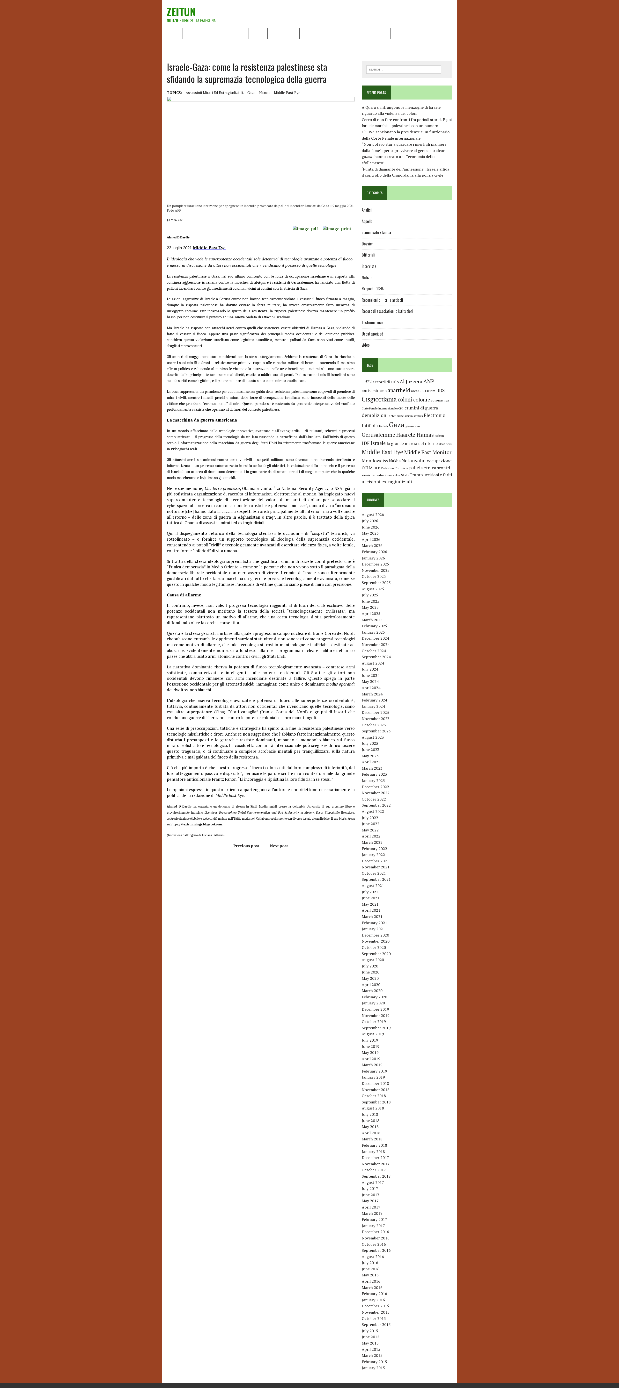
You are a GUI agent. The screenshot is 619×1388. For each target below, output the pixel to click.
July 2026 (370, 520)
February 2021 (374, 922)
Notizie (215, 33)
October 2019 (374, 1021)
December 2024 (375, 638)
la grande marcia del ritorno (412, 443)
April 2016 (371, 1281)
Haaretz (405, 434)
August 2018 (373, 1108)
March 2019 (372, 1064)
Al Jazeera (411, 381)
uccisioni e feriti (438, 475)
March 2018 (372, 1139)
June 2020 (370, 972)
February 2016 (374, 1293)
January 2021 (373, 928)
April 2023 (371, 762)
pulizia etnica (422, 468)
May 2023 (370, 755)
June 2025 (370, 601)
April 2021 (371, 910)
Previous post (246, 845)
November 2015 (376, 1312)
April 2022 (371, 836)
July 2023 (370, 743)
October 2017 (374, 1170)
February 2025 (374, 626)
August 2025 (373, 589)
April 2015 (371, 1349)
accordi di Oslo (386, 382)
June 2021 (370, 898)
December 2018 (375, 1083)
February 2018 (374, 1145)
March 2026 (372, 545)
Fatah (383, 426)
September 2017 (376, 1176)
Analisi (258, 33)
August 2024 (373, 663)
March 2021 (372, 916)
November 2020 (376, 941)
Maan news (445, 444)
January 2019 (373, 1077)
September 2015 (376, 1324)
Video (362, 33)
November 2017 (376, 1163)
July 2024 (370, 669)
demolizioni (375, 415)
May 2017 (370, 1200)
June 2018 (370, 1120)
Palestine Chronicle (394, 468)
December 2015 (375, 1306)
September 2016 (376, 1250)
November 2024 (376, 644)
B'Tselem (428, 391)
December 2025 (375, 564)
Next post (279, 845)
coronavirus (440, 400)
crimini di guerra (421, 408)
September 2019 (376, 1027)
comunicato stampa (376, 232)
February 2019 (374, 1071)
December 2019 (375, 1009)
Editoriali (237, 33)
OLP (377, 468)
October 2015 (374, 1318)
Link (397, 33)
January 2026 (373, 558)
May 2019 (370, 1052)
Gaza (251, 92)
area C (415, 391)
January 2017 (373, 1225)
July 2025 (370, 595)
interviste (369, 266)
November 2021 (376, 867)
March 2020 (372, 990)
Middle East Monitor (427, 452)
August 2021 (373, 885)
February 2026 (374, 551)
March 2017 (372, 1213)
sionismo (368, 475)
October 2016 (374, 1244)
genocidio (412, 426)
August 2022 (373, 811)
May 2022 (370, 830)
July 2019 (370, 1040)
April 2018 (371, 1133)
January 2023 (373, 780)
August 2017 (373, 1182)
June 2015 (370, 1336)
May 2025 (370, 607)
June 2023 (370, 749)
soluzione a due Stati (392, 475)
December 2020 (375, 935)
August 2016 (373, 1256)
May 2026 (370, 533)
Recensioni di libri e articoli (326, 33)
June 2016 (370, 1269)
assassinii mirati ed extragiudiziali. (215, 92)
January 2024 (373, 706)
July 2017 (370, 1188)
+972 (367, 382)
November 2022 (376, 792)
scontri (443, 468)
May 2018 (370, 1126)
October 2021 (374, 873)
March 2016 (372, 1287)
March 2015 (372, 1355)
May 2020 (370, 978)
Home (174, 33)
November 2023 (376, 718)
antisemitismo (374, 390)
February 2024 (374, 700)
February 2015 (374, 1361)
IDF (366, 443)
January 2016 (373, 1299)
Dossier (380, 33)
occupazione (439, 461)
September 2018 (376, 1102)
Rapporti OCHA (283, 33)
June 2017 (370, 1194)
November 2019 (376, 1015)
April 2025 (371, 613)
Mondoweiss (375, 461)
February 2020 (374, 997)
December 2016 (375, 1231)
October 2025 (374, 576)
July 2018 (370, 1114)
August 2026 (373, 514)
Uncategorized (372, 334)
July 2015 (370, 1330)
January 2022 (373, 854)
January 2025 (373, 632)
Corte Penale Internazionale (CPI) (383, 408)
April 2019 (371, 1058)
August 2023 (373, 737)
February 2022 (374, 848)
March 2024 (372, 694)
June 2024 (370, 675)
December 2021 (375, 861)
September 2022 (376, 805)
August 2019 (373, 1034)
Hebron (439, 435)
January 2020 (373, 1003)
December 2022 (375, 786)
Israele (378, 443)
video (365, 345)
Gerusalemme (378, 434)
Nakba (395, 461)
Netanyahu (414, 460)
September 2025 (376, 582)
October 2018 (374, 1095)
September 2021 (376, 879)
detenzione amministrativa (406, 416)
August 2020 (373, 959)
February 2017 (374, 1219)
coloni (405, 399)
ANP (428, 381)
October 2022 (374, 799)
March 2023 (372, 768)
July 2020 (370, 966)
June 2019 (370, 1046)
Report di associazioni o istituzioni (387, 311)
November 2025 (376, 570)
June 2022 (370, 823)
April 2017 (371, 1207)
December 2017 (375, 1157)
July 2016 (370, 1262)
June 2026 (370, 527)
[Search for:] (403, 69)
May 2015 (370, 1343)
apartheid (399, 390)
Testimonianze (372, 322)
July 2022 (370, 817)
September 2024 (376, 656)
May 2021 (370, 904)
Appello (367, 221)
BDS (440, 390)
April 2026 (371, 539)
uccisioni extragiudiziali (387, 482)
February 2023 (374, 774)
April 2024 (371, 687)
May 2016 (370, 1275)
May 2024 (370, 681)
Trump (416, 475)
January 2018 (373, 1151)
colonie (421, 399)
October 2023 (374, 725)
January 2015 (373, 1367)
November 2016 (376, 1238)
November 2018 (376, 1089)
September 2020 (376, 953)
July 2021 (370, 891)
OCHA (367, 468)
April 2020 (371, 984)
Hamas (264, 92)
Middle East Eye (287, 92)
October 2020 (374, 947)
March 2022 (372, 842)
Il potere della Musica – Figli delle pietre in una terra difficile (222, 44)
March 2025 (372, 619)
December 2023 (375, 712)
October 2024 (374, 650)
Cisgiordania (379, 399)
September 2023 (376, 731)
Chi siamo (194, 33)
